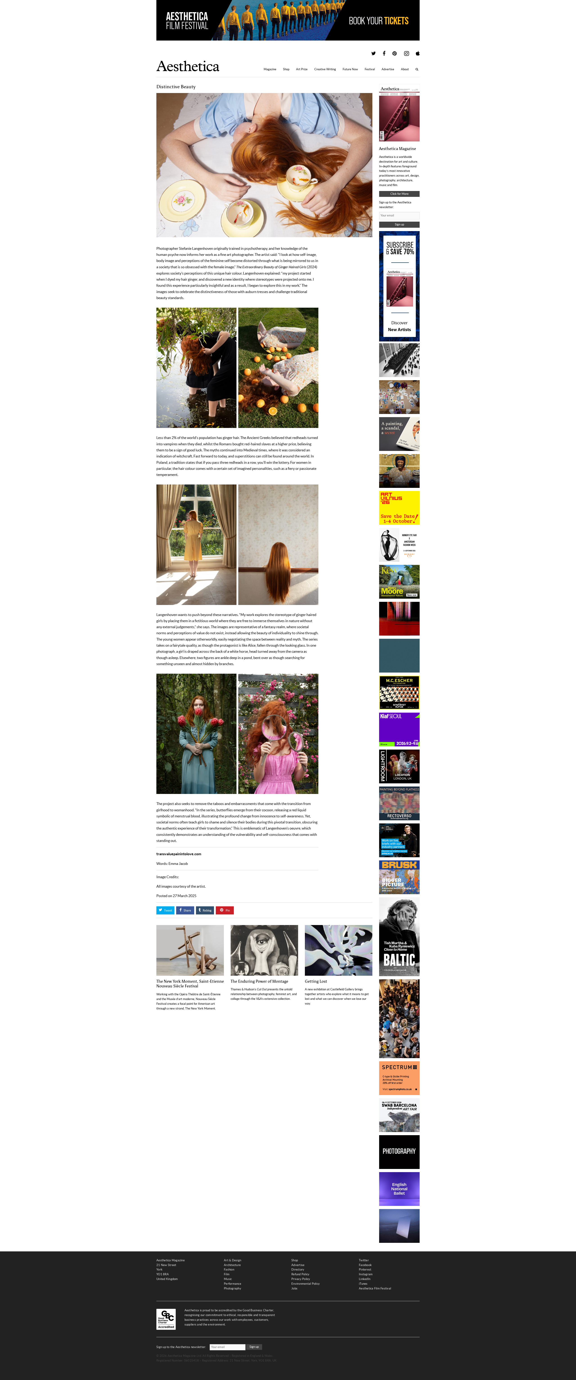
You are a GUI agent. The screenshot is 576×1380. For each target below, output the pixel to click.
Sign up (399, 224)
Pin (227, 910)
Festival (370, 69)
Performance (232, 1283)
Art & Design (232, 1260)
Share (187, 910)
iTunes (363, 1283)
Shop (286, 69)
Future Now (350, 69)
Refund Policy (300, 1274)
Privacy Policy (300, 1279)
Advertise (388, 69)
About (405, 69)
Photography (232, 1288)
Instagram (366, 1274)
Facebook (365, 1265)
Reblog (207, 910)
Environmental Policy (305, 1283)
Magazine (270, 69)
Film (227, 1274)
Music (228, 1279)
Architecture (232, 1265)
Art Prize (302, 69)
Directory (297, 1269)
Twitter (364, 1260)
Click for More (399, 194)
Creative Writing (325, 69)
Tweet (167, 910)
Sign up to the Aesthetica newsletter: (181, 1347)
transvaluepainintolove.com (178, 854)
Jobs (294, 1288)
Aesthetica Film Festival (375, 1288)
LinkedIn (364, 1279)
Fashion (229, 1269)
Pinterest (365, 1269)
